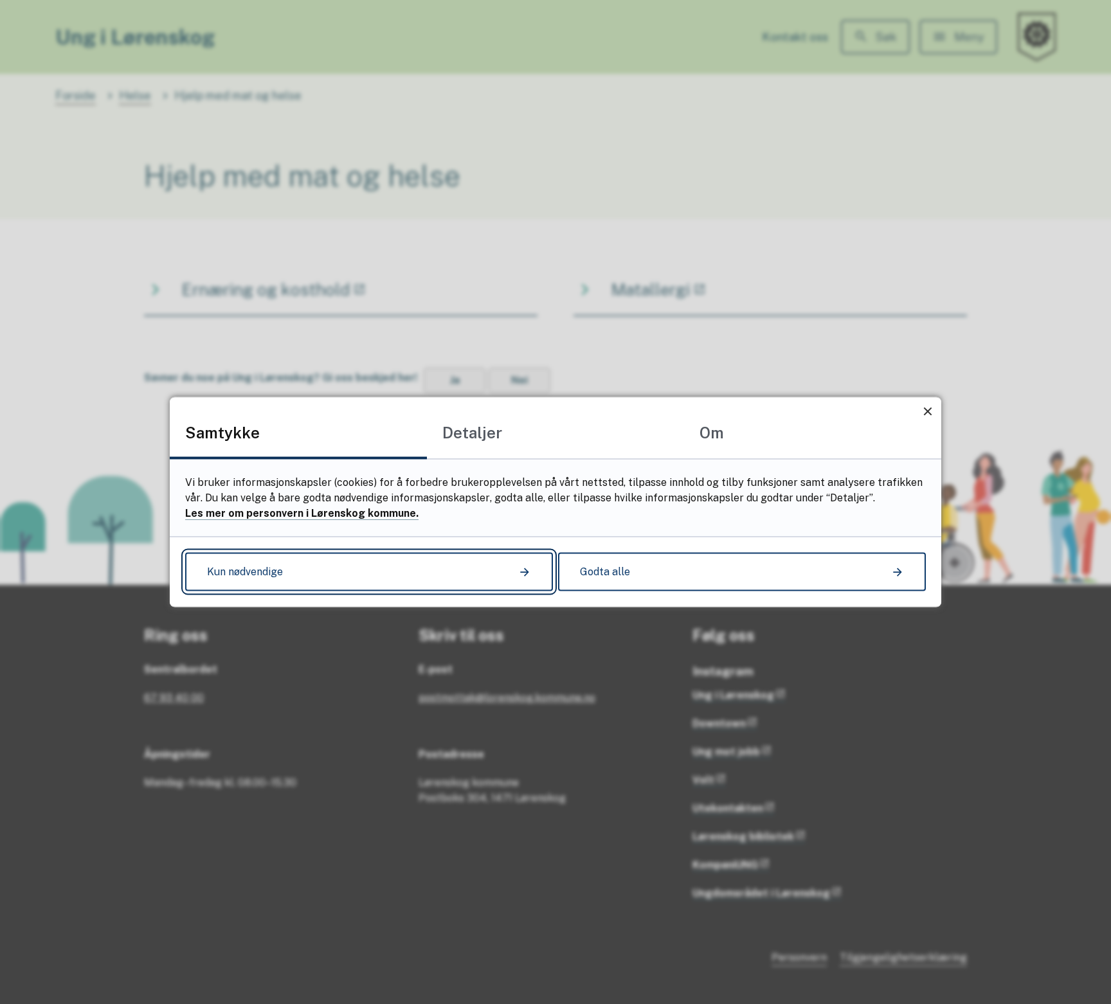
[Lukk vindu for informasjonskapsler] (927, 411)
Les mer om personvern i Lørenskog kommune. (302, 513)
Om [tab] (712, 433)
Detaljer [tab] (472, 433)
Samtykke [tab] (222, 433)
